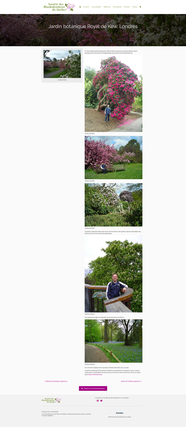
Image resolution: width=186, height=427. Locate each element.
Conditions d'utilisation (86, 414)
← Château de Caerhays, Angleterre (55, 381)
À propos (86, 7)
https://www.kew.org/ (95, 374)
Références (107, 7)
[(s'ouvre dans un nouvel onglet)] (120, 412)
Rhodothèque (117, 7)
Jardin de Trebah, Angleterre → (131, 381)
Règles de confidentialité (68, 414)
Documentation (96, 7)
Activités (134, 7)
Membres (127, 7)
